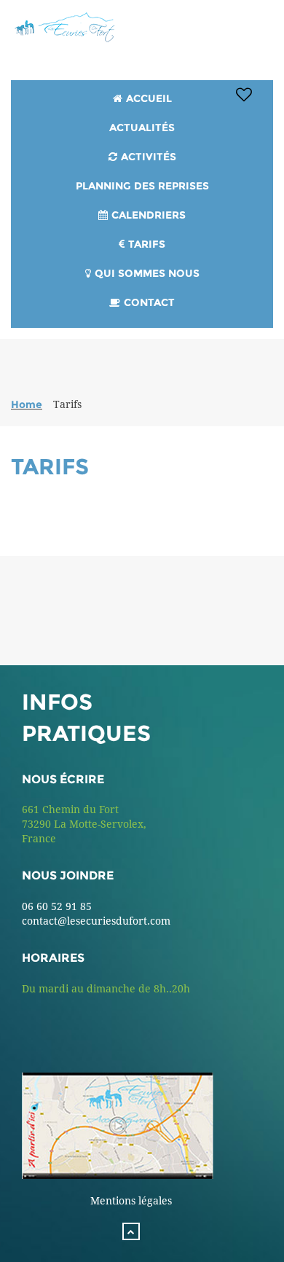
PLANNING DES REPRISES (142, 185)
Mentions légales (131, 1201)
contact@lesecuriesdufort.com (96, 921)
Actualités (142, 127)
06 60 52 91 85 (57, 906)
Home (26, 404)
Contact (149, 302)
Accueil (149, 98)
